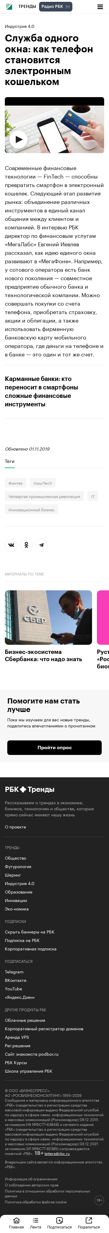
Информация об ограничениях (31, 1178)
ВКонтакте (15, 979)
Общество (15, 857)
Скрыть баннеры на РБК (29, 931)
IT (92, 496)
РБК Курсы (16, 1062)
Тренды (27, 7)
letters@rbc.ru (57, 1153)
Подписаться (59, 1226)
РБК (11, 789)
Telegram (14, 971)
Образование (18, 891)
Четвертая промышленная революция (44, 496)
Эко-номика (17, 908)
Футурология (18, 866)
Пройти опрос (55, 747)
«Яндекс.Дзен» (20, 996)
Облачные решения (25, 1019)
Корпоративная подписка (31, 948)
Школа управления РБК (28, 1070)
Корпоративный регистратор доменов (44, 1028)
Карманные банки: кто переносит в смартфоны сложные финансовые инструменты (41, 392)
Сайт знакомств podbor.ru (31, 1053)
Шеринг (13, 874)
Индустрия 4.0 (20, 25)
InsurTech (43, 483)
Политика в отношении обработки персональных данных (47, 1193)
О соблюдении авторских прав (31, 1184)
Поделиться (89, 1226)
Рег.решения (17, 1045)
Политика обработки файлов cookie (36, 1201)
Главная (16, 1226)
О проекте (15, 826)
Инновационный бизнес (31, 509)
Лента (35, 1226)
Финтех (15, 483)
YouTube (13, 988)
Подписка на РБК (22, 939)
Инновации (16, 899)
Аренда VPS (17, 1036)
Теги (10, 460)
